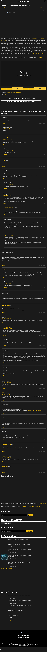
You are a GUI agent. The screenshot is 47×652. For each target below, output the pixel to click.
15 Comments (13, 546)
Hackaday (23, 1)
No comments (13, 541)
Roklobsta (4, 393)
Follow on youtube (6, 523)
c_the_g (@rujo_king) (8, 137)
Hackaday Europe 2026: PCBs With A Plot (18, 539)
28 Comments (13, 566)
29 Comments (43, 7)
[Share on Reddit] (6, 10)
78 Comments (13, 603)
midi (14, 94)
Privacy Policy (42, 643)
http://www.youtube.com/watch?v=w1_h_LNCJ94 (12, 449)
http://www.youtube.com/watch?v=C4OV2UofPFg (12, 310)
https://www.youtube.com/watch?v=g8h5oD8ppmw (24, 470)
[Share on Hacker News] (5, 10)
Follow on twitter (4, 523)
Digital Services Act (18, 644)
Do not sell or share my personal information (30, 644)
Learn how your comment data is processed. (30, 506)
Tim (4, 269)
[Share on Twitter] (3, 10)
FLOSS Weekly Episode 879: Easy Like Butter (19, 596)
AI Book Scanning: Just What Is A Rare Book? (19, 600)
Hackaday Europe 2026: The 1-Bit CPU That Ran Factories (19, 563)
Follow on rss (8, 523)
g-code (6, 94)
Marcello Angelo (6, 305)
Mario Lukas (5, 466)
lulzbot (10, 94)
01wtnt (3, 160)
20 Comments (13, 558)
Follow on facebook (2, 523)
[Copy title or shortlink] (8, 10)
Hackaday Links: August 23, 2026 (16, 610)
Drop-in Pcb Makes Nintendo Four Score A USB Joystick (21, 101)
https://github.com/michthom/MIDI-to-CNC (35, 410)
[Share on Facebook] (1, 10)
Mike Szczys (6, 8)
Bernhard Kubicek (6, 444)
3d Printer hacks (10, 92)
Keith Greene (5, 456)
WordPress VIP (25, 645)
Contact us (10, 523)
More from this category (6, 568)
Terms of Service (12, 644)
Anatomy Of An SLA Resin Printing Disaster (19, 544)
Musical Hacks (17, 92)
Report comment (42, 123)
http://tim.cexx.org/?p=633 (8, 274)
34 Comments (13, 608)
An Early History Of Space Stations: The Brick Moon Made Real (19, 556)
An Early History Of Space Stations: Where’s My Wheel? (20, 550)
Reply (3, 123)
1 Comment (12, 613)
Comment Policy (42, 503)
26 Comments (13, 552)
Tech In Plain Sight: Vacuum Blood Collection (20, 605)
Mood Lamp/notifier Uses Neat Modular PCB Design (21, 98)
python (16, 94)
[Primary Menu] (45, 1)
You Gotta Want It (13, 615)
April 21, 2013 (43, 10)
